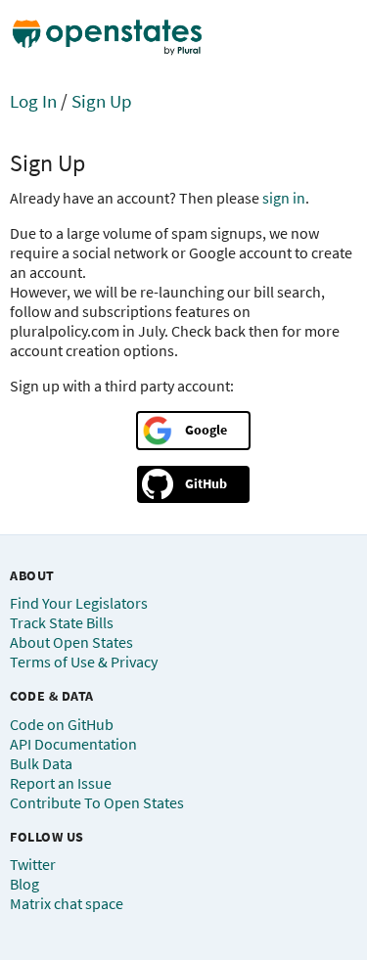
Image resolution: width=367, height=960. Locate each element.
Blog (24, 883)
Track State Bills (62, 622)
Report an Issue (61, 783)
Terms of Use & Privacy (84, 661)
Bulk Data (41, 763)
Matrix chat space (66, 903)
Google (206, 429)
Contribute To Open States (97, 802)
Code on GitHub (62, 724)
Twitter (33, 864)
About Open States (71, 642)
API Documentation (73, 744)
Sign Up (101, 101)
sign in (283, 197)
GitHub (206, 483)
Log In (33, 101)
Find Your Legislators (79, 603)
